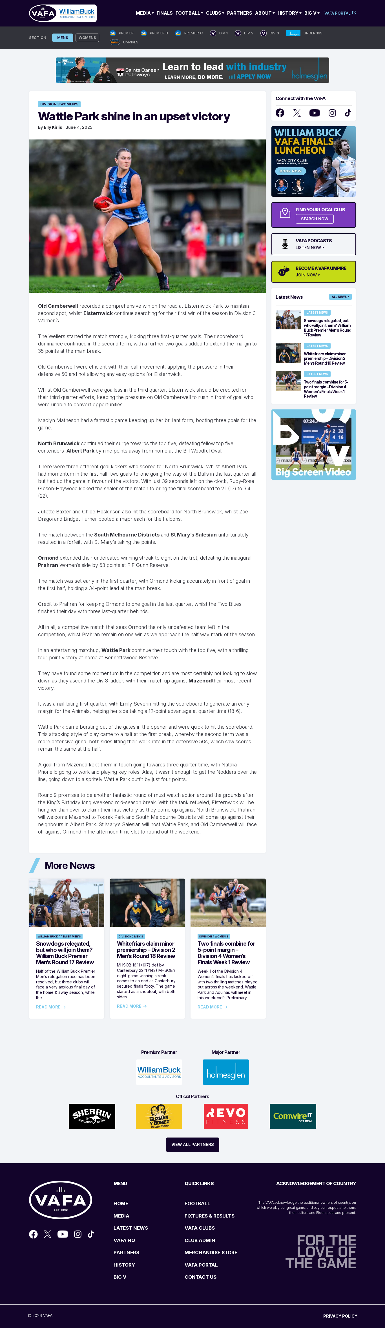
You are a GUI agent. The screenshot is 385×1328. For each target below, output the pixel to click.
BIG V (120, 1277)
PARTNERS (126, 1252)
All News (339, 296)
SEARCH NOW (314, 218)
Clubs (213, 13)
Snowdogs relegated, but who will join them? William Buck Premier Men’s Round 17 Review (65, 953)
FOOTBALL (197, 1203)
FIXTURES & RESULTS (209, 1216)
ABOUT (263, 13)
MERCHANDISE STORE (211, 1252)
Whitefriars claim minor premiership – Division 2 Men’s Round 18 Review (146, 949)
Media (143, 13)
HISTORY (124, 1265)
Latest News (317, 312)
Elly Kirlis (53, 127)
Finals (165, 13)
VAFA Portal (337, 13)
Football (188, 13)
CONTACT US (200, 1277)
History (288, 13)
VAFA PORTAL (201, 1265)
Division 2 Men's (131, 936)
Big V (310, 13)
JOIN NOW (306, 275)
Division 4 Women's (214, 936)
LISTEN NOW (308, 247)
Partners (239, 13)
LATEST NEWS (131, 1228)
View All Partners (192, 1144)
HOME (121, 1203)
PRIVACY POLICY (340, 1316)
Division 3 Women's (59, 104)
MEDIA (121, 1216)
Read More (48, 1007)
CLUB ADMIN (200, 1240)
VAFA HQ (124, 1240)
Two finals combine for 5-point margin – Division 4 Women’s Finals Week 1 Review (226, 953)
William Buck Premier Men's (59, 936)
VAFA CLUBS (200, 1228)
